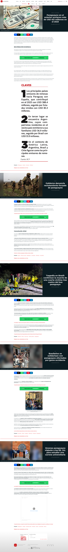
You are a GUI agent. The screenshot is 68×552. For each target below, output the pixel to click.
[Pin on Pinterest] (28, 35)
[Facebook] (47, 545)
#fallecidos (37, 255)
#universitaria (41, 526)
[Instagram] (51, 545)
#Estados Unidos (28, 526)
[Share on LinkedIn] (31, 35)
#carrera (37, 526)
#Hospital (34, 433)
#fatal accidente (31, 336)
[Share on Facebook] (15, 35)
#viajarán (24, 526)
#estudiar (33, 526)
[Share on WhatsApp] (21, 35)
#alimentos (30, 433)
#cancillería (42, 255)
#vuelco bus (26, 336)
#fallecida (19, 336)
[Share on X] (18, 35)
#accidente (19, 433)
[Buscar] (66, 1)
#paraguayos (29, 255)
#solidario (26, 433)
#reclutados (33, 255)
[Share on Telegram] (25, 35)
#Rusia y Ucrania (23, 255)
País (55, 273)
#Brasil (23, 336)
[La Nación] (4, 1)
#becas (45, 526)
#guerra (19, 255)
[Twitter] (49, 545)
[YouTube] (53, 545)
